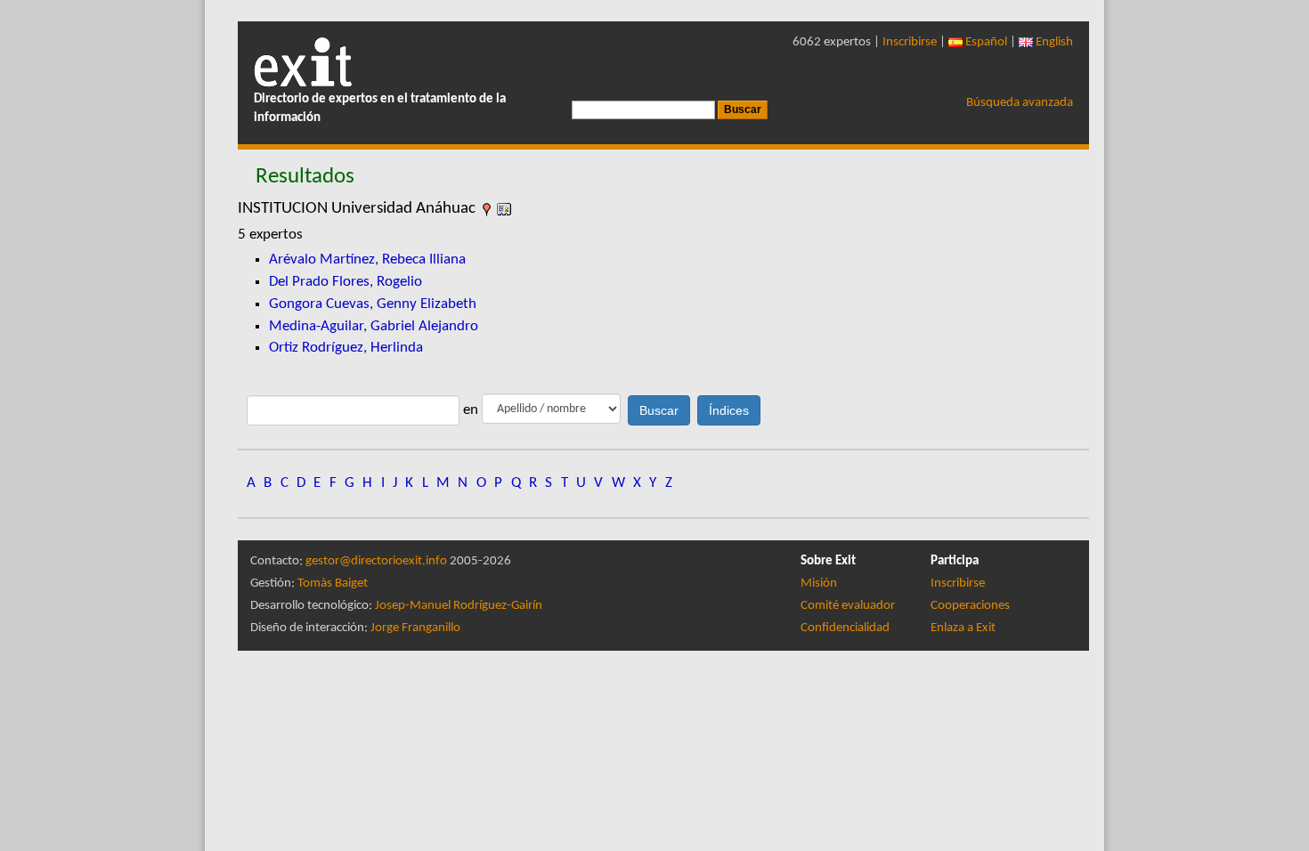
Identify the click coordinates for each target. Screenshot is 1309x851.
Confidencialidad (845, 628)
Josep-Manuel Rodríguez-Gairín (458, 605)
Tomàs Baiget (332, 583)
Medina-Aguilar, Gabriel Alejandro (373, 326)
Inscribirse (909, 42)
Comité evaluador (848, 605)
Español (985, 42)
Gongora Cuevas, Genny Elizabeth (372, 304)
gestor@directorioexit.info (376, 561)
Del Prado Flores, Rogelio (345, 281)
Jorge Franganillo (415, 628)
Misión (819, 583)
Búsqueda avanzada (1019, 102)
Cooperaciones (970, 605)
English (1053, 42)
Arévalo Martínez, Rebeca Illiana (367, 259)
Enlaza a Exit (963, 628)
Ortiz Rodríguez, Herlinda (346, 347)
